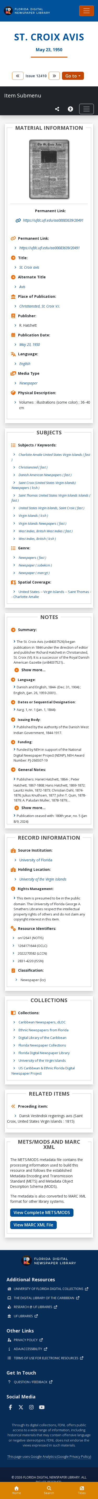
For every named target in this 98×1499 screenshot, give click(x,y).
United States (29, 591)
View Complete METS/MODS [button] (42, 1212)
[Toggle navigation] (86, 11)
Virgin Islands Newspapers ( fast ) (42, 523)
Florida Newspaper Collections (42, 1045)
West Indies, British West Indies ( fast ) (46, 531)
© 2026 (49, 1479)
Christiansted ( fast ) (33, 467)
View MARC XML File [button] (33, 1225)
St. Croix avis (29, 267)
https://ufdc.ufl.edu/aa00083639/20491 (49, 247)
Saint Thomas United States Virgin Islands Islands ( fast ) (50, 498)
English (24, 363)
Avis (22, 286)
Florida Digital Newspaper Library (44, 1052)
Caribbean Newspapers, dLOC (42, 1022)
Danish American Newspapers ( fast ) (45, 474)
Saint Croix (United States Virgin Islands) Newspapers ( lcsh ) (43, 485)
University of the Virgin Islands (42, 879)
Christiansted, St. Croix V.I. (39, 306)
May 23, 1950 (29, 344)
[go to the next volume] (54, 76)
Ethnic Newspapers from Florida (43, 1030)
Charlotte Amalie (26, 596)
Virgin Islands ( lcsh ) (33, 515)
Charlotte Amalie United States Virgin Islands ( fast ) (50, 457)
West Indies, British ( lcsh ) (37, 538)
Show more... (33, 669)
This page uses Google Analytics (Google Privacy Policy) (49, 1456)
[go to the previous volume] (18, 76)
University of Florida (35, 859)
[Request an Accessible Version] (71, 109)
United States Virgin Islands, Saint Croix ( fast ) (51, 508)
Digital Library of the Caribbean (42, 1037)
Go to (71, 76)
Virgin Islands (53, 591)
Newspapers (32, 557)
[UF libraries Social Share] (57, 109)
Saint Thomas (78, 591)
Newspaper (28, 383)
